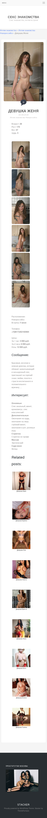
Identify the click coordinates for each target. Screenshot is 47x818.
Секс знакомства (23, 17)
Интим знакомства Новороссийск (23, 117)
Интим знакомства (8, 30)
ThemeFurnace (23, 810)
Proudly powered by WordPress (16, 808)
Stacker (23, 804)
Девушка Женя (23, 111)
